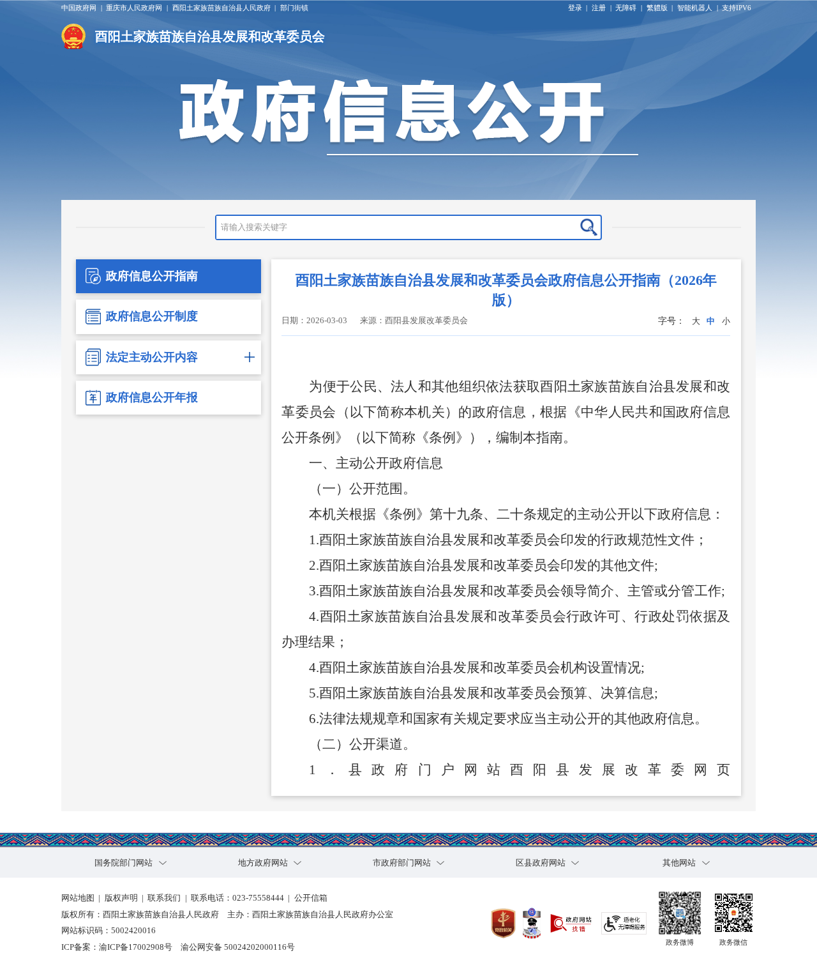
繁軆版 (657, 7)
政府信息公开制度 (152, 316)
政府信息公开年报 (152, 397)
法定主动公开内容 (152, 357)
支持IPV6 (736, 7)
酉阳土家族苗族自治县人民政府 (221, 7)
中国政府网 (78, 7)
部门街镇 (294, 7)
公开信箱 (310, 898)
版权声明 (121, 898)
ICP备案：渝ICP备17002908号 (116, 947)
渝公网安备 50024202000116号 (238, 947)
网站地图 (77, 898)
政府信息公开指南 (152, 276)
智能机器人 (694, 7)
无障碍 (625, 7)
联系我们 (164, 898)
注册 (599, 7)
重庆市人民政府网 (134, 7)
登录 (575, 7)
